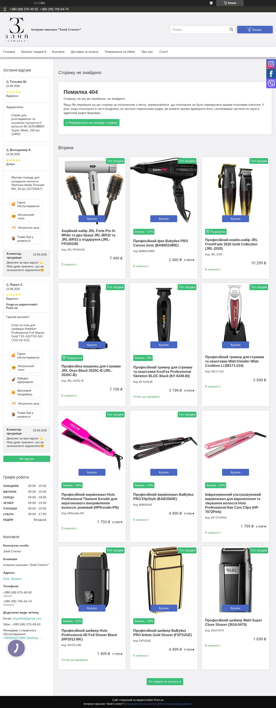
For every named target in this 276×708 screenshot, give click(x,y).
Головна (9, 51)
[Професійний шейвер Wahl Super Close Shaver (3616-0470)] (235, 580)
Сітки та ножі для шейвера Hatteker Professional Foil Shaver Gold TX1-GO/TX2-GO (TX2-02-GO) (28, 332)
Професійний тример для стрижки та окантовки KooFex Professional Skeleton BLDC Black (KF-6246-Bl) (162, 372)
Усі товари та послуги (163, 681)
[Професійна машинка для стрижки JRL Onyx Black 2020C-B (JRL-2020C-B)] (92, 316)
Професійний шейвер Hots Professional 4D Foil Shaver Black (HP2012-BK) (89, 635)
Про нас (147, 51)
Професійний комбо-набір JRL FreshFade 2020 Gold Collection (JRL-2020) (231, 244)
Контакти (58, 51)
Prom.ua (159, 700)
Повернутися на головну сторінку (93, 122)
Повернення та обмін (120, 51)
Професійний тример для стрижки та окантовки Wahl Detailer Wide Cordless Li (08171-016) (234, 361)
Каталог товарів (32, 51)
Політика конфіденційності (175, 703)
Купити (92, 218)
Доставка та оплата (84, 51)
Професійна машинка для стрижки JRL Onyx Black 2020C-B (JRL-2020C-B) (91, 370)
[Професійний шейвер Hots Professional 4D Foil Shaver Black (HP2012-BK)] (92, 580)
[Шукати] (231, 29)
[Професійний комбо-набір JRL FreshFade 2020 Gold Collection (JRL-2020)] (235, 190)
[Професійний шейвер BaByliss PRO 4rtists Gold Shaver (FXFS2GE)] (164, 580)
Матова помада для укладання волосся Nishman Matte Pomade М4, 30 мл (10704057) (27, 183)
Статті (163, 51)
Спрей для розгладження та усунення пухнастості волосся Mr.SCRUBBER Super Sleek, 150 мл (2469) (27, 124)
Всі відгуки (27, 458)
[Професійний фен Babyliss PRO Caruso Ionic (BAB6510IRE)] (164, 190)
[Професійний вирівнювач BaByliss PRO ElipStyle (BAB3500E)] (164, 444)
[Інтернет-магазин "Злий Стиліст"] (16, 29)
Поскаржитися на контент (141, 703)
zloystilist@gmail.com (27, 618)
